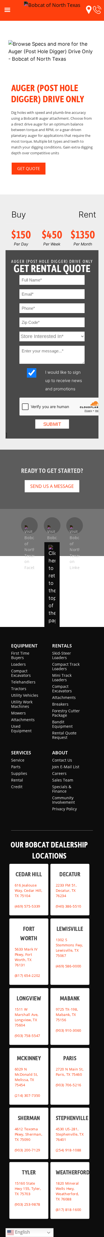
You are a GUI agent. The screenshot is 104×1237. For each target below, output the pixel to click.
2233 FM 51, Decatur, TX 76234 (65, 890)
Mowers (18, 713)
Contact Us (62, 760)
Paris (69, 1058)
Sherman (29, 1118)
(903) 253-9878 (27, 1204)
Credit (16, 786)
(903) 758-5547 (27, 1035)
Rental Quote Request (64, 735)
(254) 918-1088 (68, 1149)
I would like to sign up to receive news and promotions (63, 380)
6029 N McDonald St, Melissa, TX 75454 (26, 1077)
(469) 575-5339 (27, 905)
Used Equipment (21, 728)
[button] (89, 10)
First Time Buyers (20, 655)
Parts (16, 766)
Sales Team (62, 780)
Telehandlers (23, 682)
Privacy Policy (64, 808)
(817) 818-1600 (68, 1209)
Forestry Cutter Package (66, 713)
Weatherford (72, 1172)
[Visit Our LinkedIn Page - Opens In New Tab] (74, 525)
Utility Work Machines (21, 704)
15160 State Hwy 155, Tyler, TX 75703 (28, 1188)
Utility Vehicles (24, 695)
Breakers (60, 704)
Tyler (28, 1172)
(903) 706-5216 (68, 1084)
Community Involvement (63, 800)
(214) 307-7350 (27, 1095)
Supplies (19, 773)
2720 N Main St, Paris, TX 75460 (69, 1072)
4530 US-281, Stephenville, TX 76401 (69, 1134)
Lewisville (69, 928)
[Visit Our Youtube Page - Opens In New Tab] (52, 525)
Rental (17, 780)
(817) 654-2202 (27, 975)
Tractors (18, 688)
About (60, 753)
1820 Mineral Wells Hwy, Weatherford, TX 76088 (67, 1191)
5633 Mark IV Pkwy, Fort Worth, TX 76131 (26, 957)
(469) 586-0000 (68, 966)
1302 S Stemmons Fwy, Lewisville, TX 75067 (69, 947)
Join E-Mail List (65, 766)
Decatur (69, 874)
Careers (59, 773)
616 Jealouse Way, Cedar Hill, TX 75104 (28, 890)
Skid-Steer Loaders (61, 655)
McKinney (29, 1058)
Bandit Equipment (62, 724)
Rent (87, 214)
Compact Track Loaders (66, 666)
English (22, 1232)
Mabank (70, 998)
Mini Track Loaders (62, 677)
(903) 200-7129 (27, 1149)
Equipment (24, 646)
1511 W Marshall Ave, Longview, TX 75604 (27, 1017)
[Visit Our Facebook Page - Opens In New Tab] (29, 525)
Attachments (23, 719)
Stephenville (71, 1118)
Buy (18, 214)
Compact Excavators (21, 673)
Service (17, 760)
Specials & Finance (61, 789)
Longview (29, 998)
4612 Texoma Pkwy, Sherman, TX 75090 (28, 1134)
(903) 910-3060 (68, 1030)
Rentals (62, 646)
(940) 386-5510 (68, 905)
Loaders (18, 664)
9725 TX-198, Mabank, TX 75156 (66, 1014)
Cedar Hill (29, 874)
